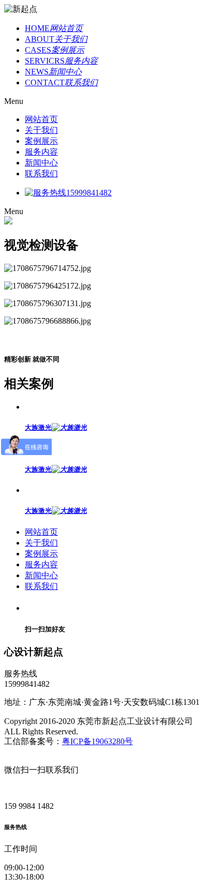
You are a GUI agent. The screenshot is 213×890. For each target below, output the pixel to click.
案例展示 (41, 141)
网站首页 (41, 119)
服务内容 (41, 151)
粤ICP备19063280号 (97, 741)
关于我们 (41, 130)
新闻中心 (41, 162)
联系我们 (41, 173)
